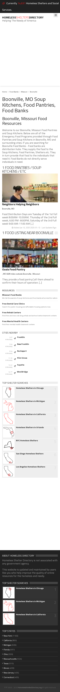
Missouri (24, 91)
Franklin (21, 337)
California (8, 640)
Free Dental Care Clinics (13, 303)
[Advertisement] (30, 56)
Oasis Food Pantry (13, 269)
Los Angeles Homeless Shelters (30, 466)
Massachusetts (10, 658)
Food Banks (13, 91)
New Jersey (9, 672)
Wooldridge (22, 371)
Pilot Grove (22, 358)
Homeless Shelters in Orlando (30, 427)
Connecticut (9, 677)
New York (8, 635)
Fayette (20, 365)
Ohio (6, 654)
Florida (7, 649)
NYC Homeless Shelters (27, 440)
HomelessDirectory (23, 17)
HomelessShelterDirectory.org (30, 687)
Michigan (7, 644)
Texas (6, 663)
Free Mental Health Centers (15, 321)
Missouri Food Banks (12, 295)
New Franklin (23, 344)
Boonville (33, 91)
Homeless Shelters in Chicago (30, 388)
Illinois (6, 668)
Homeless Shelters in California (31, 414)
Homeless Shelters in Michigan (30, 401)
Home (4, 91)
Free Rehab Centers (11, 312)
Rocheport (22, 351)
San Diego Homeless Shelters (29, 453)
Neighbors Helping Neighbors (20, 204)
